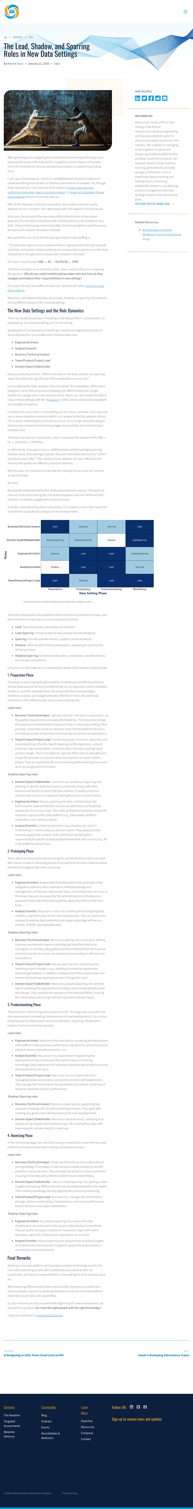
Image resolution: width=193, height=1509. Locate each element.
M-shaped (53, 400)
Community (18, 37)
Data (57, 64)
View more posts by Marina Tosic (152, 204)
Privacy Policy (70, 1493)
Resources (87, 1427)
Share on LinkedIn (137, 98)
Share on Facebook (151, 98)
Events (45, 1427)
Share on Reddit (158, 98)
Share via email (164, 98)
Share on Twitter (144, 98)
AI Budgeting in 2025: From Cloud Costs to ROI (34, 1353)
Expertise (87, 1421)
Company (87, 1433)
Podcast (46, 1421)
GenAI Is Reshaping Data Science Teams (163, 1353)
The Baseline (12, 1415)
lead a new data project (50, 192)
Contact (86, 1439)
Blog (31, 37)
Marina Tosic (15, 64)
